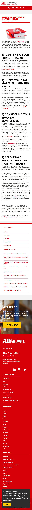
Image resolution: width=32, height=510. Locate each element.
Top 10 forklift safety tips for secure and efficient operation (16, 258)
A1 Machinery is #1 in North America (13, 272)
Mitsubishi (6, 446)
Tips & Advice (7, 245)
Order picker (6, 476)
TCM (4, 441)
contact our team (13, 217)
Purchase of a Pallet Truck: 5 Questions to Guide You (15, 267)
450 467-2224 (11, 352)
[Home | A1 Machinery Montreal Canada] (9, 3)
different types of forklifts (8, 69)
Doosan (5, 435)
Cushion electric (8, 462)
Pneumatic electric (8, 459)
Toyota (5, 411)
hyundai (5, 443)
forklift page (5, 217)
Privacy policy (7, 500)
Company (6, 378)
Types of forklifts (8, 392)
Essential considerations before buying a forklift (15, 283)
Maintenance (7, 389)
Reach (4, 470)
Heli (4, 449)
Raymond (5, 422)
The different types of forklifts (11, 280)
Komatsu (5, 438)
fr (3, 403)
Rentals (5, 387)
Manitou (5, 432)
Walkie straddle (7, 481)
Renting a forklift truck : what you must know (14, 253)
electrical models (9, 136)
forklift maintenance (17, 197)
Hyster (5, 413)
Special (5, 486)
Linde (4, 424)
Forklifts (6, 232)
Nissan (5, 427)
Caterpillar (6, 430)
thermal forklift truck (13, 143)
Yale (4, 419)
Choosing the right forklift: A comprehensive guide (15, 276)
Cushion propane (8, 467)
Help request (12, 325)
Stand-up (5, 473)
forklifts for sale (21, 41)
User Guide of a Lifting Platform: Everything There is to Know (16, 262)
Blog (4, 381)
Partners (5, 384)
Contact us (6, 395)
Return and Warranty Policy (11, 400)
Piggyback (6, 484)
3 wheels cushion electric (11, 465)
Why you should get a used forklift (12, 290)
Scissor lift (6, 238)
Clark (4, 416)
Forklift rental (7, 242)
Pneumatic (6, 456)
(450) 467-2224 (17, 8)
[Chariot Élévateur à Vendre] (16, 341)
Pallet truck (6, 235)
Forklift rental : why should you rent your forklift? (15, 286)
